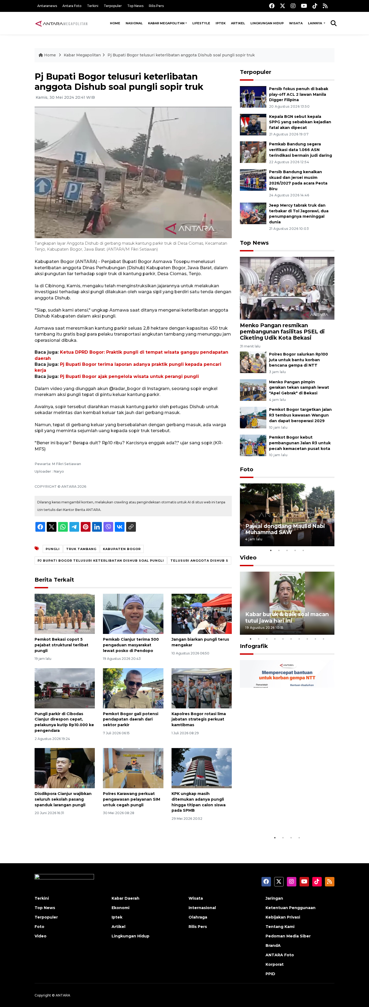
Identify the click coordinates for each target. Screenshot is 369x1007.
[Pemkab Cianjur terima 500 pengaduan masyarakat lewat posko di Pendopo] (133, 613)
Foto (246, 469)
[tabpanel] (287, 514)
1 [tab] (271, 550)
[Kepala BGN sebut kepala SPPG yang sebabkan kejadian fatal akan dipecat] (253, 124)
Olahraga (198, 917)
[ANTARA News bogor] (62, 23)
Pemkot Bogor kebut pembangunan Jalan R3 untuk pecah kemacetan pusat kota (300, 443)
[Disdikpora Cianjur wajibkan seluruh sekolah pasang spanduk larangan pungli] (65, 767)
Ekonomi (120, 907)
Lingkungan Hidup (267, 23)
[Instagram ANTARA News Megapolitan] (293, 5)
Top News (135, 6)
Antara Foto (72, 6)
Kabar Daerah (125, 898)
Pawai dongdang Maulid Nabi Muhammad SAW (285, 529)
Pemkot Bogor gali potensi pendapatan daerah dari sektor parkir (130, 719)
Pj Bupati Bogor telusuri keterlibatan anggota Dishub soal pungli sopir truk (181, 55)
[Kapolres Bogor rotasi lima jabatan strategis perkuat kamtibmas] (202, 687)
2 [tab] (279, 550)
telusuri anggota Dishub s (199, 560)
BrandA (273, 945)
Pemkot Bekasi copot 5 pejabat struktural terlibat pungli (61, 645)
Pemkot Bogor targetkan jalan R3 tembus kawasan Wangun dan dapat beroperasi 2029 (300, 415)
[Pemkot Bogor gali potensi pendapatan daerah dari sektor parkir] (133, 687)
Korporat (275, 964)
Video (248, 557)
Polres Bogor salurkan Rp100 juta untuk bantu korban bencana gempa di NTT (298, 360)
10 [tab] (323, 638)
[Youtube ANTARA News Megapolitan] (304, 5)
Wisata (296, 23)
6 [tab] (291, 638)
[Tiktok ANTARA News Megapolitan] (315, 5)
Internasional (202, 907)
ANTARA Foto (280, 955)
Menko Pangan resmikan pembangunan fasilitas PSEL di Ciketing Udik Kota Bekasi (282, 331)
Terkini (92, 6)
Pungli (53, 549)
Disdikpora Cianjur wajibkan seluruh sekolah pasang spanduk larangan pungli (63, 799)
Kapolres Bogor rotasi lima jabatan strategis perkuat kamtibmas (199, 719)
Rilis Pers (156, 6)
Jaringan (274, 898)
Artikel (238, 23)
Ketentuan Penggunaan (291, 907)
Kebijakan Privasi (283, 917)
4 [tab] (295, 550)
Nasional (134, 23)
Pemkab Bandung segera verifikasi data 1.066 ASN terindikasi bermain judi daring (300, 150)
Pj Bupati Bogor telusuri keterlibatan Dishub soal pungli (101, 560)
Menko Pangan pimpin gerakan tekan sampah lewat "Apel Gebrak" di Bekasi (299, 388)
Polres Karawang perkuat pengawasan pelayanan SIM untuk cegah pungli (131, 799)
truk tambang (81, 549)
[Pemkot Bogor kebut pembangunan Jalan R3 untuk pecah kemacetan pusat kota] (253, 445)
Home (115, 23)
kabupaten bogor (122, 549)
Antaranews (47, 6)
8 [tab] (307, 638)
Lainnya (315, 23)
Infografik (254, 646)
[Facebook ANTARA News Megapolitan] (271, 5)
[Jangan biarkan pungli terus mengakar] (202, 613)
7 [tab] (299, 638)
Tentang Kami (280, 926)
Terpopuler (113, 6)
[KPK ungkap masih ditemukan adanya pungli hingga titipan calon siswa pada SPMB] (202, 767)
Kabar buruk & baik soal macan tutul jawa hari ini (287, 617)
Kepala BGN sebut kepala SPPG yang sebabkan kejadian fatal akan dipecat (300, 122)
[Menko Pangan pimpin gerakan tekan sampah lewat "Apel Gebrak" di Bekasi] (253, 389)
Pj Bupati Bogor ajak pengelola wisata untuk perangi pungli (129, 376)
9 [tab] (315, 638)
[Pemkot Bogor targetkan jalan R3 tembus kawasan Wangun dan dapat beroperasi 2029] (253, 417)
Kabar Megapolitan (166, 23)
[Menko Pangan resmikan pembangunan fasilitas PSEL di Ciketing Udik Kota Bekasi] (287, 288)
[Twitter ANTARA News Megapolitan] (282, 5)
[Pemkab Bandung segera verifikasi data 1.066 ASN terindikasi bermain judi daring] (253, 152)
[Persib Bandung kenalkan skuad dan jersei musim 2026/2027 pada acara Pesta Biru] (253, 179)
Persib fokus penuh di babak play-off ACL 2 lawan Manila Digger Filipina (298, 94)
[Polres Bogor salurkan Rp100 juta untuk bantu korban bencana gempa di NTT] (253, 361)
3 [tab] (287, 550)
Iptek (221, 23)
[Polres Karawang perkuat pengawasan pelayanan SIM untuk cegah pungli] (133, 767)
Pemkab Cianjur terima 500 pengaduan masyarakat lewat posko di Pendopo (131, 645)
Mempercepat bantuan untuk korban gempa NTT (285, 816)
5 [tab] (303, 550)
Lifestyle (201, 23)
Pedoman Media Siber (288, 936)
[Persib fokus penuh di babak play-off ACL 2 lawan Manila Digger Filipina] (253, 96)
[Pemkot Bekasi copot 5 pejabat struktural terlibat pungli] (65, 613)
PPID (270, 973)
